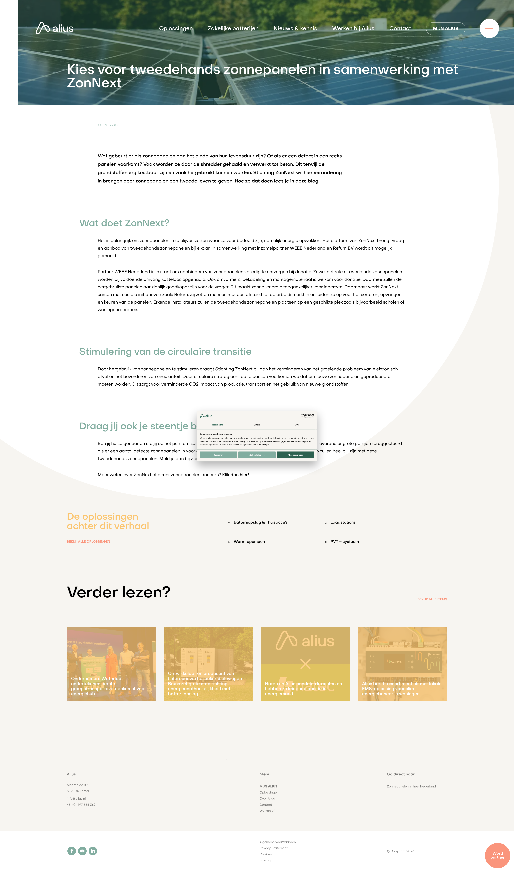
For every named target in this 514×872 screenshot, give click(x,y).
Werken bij (267, 810)
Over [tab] (297, 425)
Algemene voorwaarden (278, 842)
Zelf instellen (255, 455)
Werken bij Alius (353, 28)
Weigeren (218, 455)
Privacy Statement (274, 848)
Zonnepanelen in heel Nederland (411, 786)
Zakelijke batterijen (233, 28)
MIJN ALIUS (445, 29)
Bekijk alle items (432, 599)
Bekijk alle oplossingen (88, 541)
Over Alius (267, 798)
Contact (400, 28)
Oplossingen (176, 28)
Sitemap (266, 860)
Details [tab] (257, 425)
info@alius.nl (76, 798)
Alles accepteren (295, 455)
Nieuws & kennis (295, 28)
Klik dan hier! (235, 475)
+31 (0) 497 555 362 (81, 804)
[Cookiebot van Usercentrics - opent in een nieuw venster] (302, 416)
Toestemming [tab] (216, 425)
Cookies (266, 854)
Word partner (497, 856)
